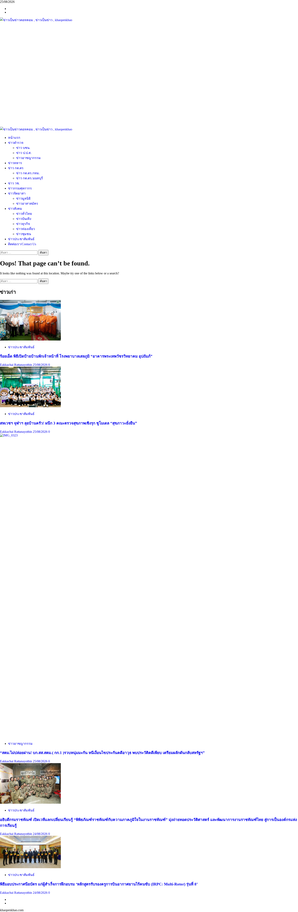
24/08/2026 (40, 834)
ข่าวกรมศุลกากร (20, 188)
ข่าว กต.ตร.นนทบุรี (29, 178)
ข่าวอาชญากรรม (28, 158)
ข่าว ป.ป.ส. (23, 153)
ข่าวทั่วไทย (24, 213)
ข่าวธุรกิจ (23, 224)
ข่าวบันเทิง (23, 218)
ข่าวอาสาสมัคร (27, 203)
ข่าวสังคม (15, 208)
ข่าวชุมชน (23, 234)
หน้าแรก (14, 137)
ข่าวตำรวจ (15, 142)
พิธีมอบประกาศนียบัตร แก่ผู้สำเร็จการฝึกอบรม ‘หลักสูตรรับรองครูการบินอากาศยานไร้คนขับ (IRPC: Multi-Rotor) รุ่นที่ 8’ (99, 884)
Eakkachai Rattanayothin (16, 364)
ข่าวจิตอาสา (17, 193)
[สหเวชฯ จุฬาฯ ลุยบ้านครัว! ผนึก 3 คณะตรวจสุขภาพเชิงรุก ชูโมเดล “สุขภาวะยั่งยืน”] (30, 406)
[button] (149, 117)
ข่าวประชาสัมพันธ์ (21, 239)
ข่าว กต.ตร (16, 168)
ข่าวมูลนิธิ (23, 198)
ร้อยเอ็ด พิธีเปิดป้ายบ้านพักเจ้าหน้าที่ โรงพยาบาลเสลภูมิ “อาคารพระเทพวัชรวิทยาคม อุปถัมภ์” (76, 356)
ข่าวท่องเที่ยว (25, 229)
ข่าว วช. (14, 183)
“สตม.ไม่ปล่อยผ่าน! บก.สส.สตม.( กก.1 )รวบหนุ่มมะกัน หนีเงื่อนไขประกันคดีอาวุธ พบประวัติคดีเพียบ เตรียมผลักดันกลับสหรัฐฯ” (102, 753)
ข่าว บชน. (23, 147)
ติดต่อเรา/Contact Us (22, 244)
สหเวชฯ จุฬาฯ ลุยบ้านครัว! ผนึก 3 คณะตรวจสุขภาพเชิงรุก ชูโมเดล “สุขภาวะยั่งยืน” (68, 423)
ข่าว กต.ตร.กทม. (28, 173)
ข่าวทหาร (15, 163)
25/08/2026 (40, 364)
